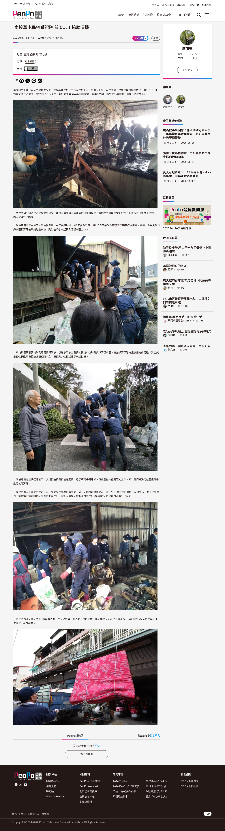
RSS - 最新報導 (190, 781)
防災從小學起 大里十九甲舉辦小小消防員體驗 (187, 249)
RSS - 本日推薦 (190, 786)
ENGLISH (182, 5)
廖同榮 (187, 48)
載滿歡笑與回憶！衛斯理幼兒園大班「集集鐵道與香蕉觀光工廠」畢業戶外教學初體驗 (186, 133)
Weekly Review (55, 796)
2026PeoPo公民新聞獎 (177, 228)
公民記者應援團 (88, 791)
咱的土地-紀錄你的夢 (124, 791)
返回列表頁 (86, 754)
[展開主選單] (207, 15)
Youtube (26, 784)
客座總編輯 (86, 801)
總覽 (121, 14)
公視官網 (194, 5)
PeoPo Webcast (89, 786)
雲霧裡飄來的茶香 (175, 266)
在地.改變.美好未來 (156, 791)
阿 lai (171, 306)
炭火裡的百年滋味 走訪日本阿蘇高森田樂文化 (187, 282)
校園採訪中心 (165, 14)
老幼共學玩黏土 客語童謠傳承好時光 (187, 331)
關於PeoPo (52, 781)
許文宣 (171, 349)
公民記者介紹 (87, 796)
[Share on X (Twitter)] (27, 81)
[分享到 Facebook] (21, 81)
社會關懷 (29, 61)
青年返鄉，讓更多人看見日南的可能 (186, 346)
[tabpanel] (86, 745)
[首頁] (27, 15)
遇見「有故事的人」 (157, 796)
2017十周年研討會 (156, 786)
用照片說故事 (120, 796)
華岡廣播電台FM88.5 (179, 320)
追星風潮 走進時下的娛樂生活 (182, 317)
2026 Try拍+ (120, 781)
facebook (16, 784)
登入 (156, 5)
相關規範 (51, 786)
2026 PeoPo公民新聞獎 (126, 786)
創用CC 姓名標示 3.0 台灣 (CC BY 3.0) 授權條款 (31, 68)
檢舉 (156, 38)
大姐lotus (167, 107)
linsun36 (172, 254)
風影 (170, 269)
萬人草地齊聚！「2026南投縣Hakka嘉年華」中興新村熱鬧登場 (187, 174)
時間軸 (50, 791)
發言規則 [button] (155, 735)
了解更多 (187, 69)
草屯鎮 (43, 54)
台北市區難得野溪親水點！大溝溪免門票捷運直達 (186, 300)
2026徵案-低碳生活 (156, 781)
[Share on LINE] (34, 81)
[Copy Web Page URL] (40, 81)
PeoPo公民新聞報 (90, 781)
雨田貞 (171, 335)
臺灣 (26, 54)
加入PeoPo (168, 5)
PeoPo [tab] (75, 735)
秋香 (170, 287)
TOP (207, 813)
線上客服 (206, 5)
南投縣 (34, 54)
